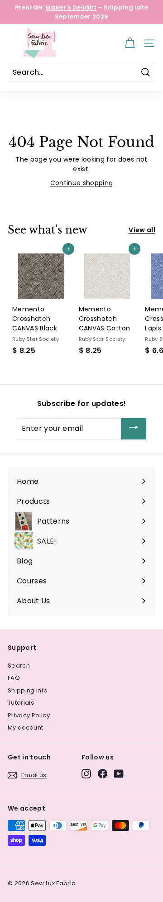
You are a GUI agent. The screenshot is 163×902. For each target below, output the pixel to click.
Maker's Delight (70, 7)
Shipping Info (28, 690)
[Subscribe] (133, 428)
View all (142, 229)
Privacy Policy (29, 715)
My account (25, 727)
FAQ (14, 677)
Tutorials (21, 702)
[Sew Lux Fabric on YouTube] (119, 773)
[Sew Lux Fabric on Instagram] (86, 773)
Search (19, 665)
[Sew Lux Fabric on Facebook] (102, 773)
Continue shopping (81, 182)
